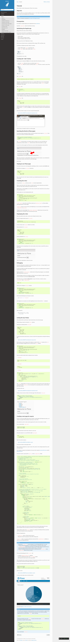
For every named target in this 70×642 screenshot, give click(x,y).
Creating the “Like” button (5, 22)
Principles (2, 15)
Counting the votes (4, 26)
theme (26, 640)
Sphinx (21, 640)
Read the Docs (34, 640)
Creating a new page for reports (6, 32)
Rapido (7, 1)
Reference (2, 33)
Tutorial (2, 16)
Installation (2, 13)
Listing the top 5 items (5, 30)
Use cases (2, 37)
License (2, 39)
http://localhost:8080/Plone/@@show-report (25, 442)
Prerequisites (3, 19)
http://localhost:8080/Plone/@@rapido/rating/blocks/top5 (28, 390)
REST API (2, 36)
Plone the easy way (4, 12)
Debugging (3, 29)
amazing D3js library (43, 450)
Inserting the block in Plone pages (7, 23)
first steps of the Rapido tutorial (34, 18)
